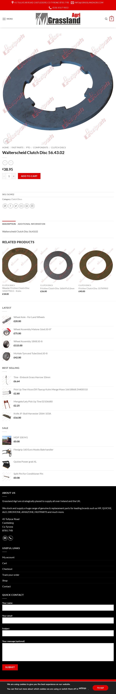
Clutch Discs (58, 147)
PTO (28, 147)
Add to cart (29, 176)
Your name (7, 603)
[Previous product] (10, 162)
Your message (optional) (13, 641)
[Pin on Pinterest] (26, 205)
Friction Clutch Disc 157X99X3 (93, 288)
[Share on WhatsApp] (5, 205)
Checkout (7, 568)
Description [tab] (9, 224)
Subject (5, 628)
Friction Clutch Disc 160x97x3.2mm (57, 288)
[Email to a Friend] (21, 205)
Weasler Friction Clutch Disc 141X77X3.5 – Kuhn (15, 289)
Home (5, 147)
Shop (5, 580)
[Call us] (10, 538)
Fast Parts (17, 147)
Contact (6, 586)
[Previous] (2, 274)
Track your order (10, 574)
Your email (7, 615)
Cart (4, 563)
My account (8, 557)
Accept (100, 687)
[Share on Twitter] (15, 205)
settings (82, 688)
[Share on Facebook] (10, 205)
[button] (7, 19)
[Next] (113, 274)
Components (40, 147)
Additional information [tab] (31, 224)
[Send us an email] (5, 538)
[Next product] (5, 162)
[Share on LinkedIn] (32, 205)
